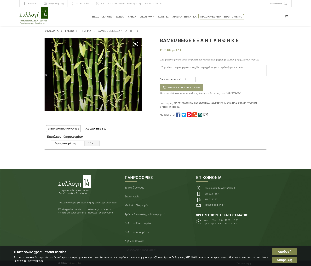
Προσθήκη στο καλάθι (184, 87)
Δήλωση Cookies (134, 241)
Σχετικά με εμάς (134, 187)
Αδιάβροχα (147, 16)
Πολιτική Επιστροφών (138, 223)
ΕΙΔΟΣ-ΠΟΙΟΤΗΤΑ (102, 16)
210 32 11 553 (82, 3)
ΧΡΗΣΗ (132, 16)
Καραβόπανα (202, 103)
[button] (135, 44)
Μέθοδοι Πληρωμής (137, 205)
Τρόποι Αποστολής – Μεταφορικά (145, 214)
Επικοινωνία (132, 196)
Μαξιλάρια (230, 103)
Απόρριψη (284, 260)
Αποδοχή (284, 252)
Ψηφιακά (174, 107)
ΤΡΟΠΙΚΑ (85, 30)
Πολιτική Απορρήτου (137, 232)
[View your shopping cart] (286, 17)
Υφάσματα (51, 30)
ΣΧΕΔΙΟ (120, 16)
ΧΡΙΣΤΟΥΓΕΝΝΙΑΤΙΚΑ (184, 16)
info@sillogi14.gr (56, 3)
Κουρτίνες (217, 103)
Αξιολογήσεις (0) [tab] (97, 128)
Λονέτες (163, 16)
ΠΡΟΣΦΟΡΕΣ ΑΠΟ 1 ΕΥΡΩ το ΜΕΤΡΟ (221, 16)
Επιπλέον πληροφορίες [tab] (63, 128)
